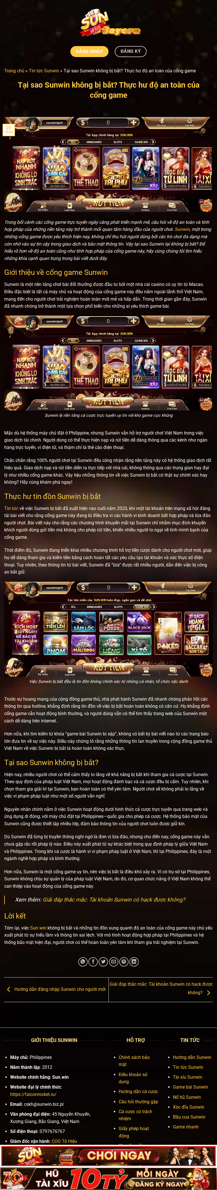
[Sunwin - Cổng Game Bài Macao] (108, 22)
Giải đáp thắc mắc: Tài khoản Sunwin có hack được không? (114, 899)
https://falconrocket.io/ (33, 1094)
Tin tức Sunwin (44, 70)
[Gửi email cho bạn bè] (113, 962)
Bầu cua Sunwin (189, 1117)
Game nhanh (186, 1127)
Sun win (38, 928)
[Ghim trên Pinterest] (124, 962)
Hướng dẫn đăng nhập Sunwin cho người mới (59, 989)
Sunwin (182, 229)
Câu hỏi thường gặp (138, 1101)
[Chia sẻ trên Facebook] (93, 962)
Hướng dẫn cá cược (138, 1091)
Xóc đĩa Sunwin (188, 1107)
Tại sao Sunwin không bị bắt (49, 762)
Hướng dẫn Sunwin (192, 1057)
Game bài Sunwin (190, 1087)
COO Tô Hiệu (64, 1141)
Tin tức (11, 508)
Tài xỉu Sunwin (187, 1077)
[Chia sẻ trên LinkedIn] (134, 962)
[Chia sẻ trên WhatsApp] (83, 962)
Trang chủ (14, 70)
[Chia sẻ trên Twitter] (103, 962)
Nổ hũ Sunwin (187, 1097)
